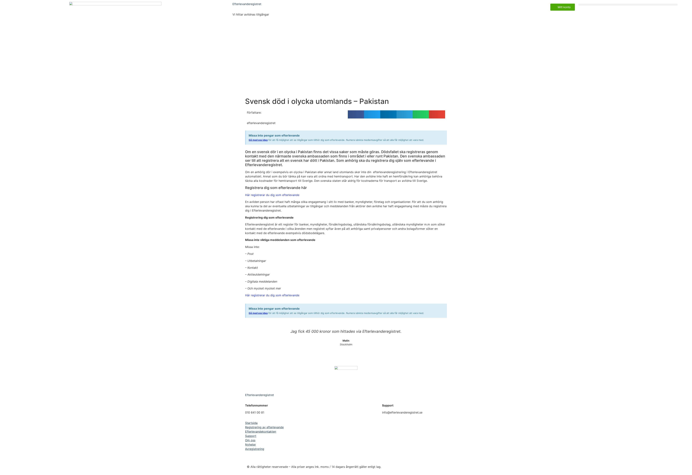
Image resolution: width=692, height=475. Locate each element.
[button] (628, 5)
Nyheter (250, 444)
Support (250, 436)
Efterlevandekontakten (260, 431)
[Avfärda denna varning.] (443, 134)
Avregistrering (254, 449)
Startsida (251, 423)
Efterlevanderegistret (246, 4)
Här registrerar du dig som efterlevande (272, 195)
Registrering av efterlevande (264, 427)
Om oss (250, 440)
